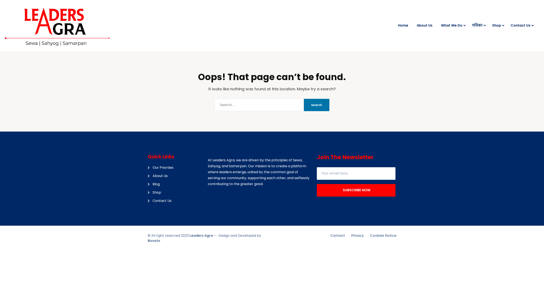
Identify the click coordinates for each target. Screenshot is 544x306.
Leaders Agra (201, 235)
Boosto (154, 240)
